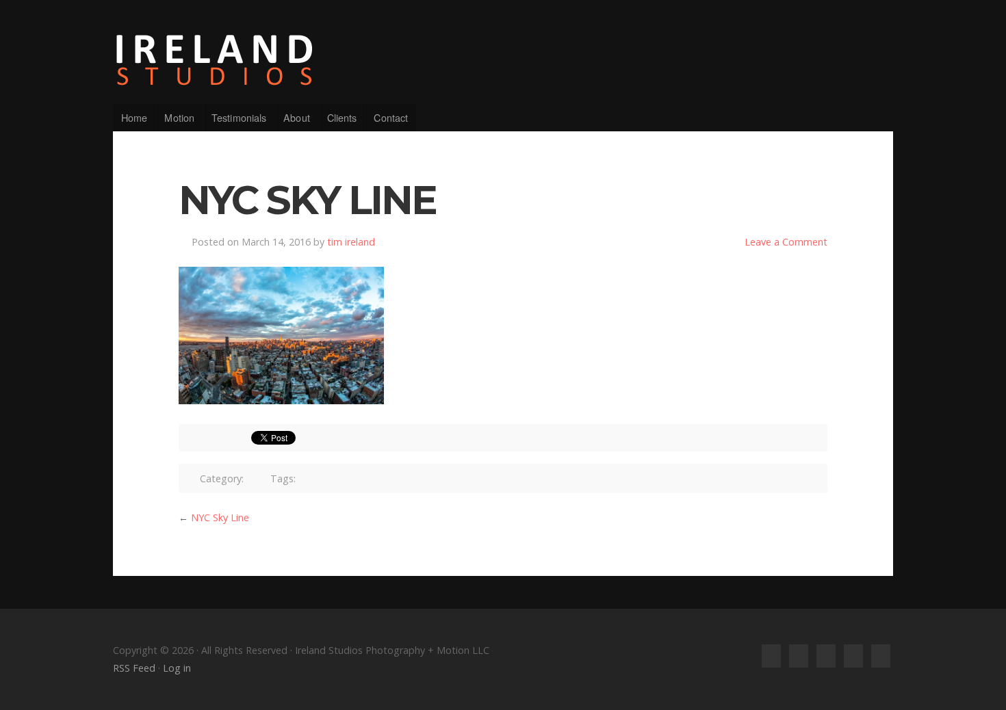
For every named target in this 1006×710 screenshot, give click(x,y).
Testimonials (238, 117)
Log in (177, 667)
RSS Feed (134, 667)
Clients (342, 117)
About (296, 117)
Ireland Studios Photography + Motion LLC (503, 60)
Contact (391, 117)
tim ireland (351, 241)
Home (134, 117)
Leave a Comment (786, 241)
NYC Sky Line (220, 517)
